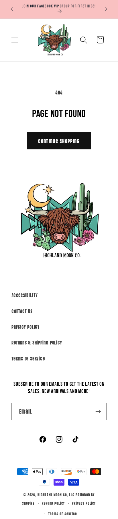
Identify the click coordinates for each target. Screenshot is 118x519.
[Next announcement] (106, 9)
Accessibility (24, 295)
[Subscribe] (98, 411)
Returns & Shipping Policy (36, 342)
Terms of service (62, 513)
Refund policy (53, 502)
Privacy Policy (25, 326)
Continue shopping (59, 140)
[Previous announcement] (12, 9)
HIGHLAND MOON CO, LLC (56, 494)
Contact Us (22, 311)
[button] (15, 40)
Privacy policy (84, 502)
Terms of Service (28, 358)
